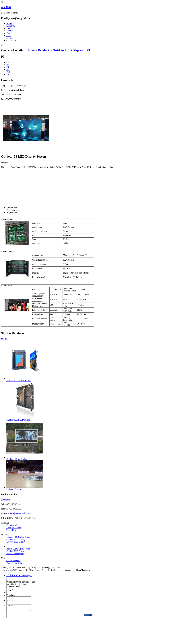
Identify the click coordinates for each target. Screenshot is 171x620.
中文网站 (6, 7)
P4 (7, 62)
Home (9, 23)
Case (8, 33)
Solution (9, 31)
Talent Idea (11, 530)
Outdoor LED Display (68, 50)
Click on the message (19, 575)
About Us (10, 26)
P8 (7, 69)
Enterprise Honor (13, 527)
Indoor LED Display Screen (18, 537)
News (8, 35)
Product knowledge (14, 563)
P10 (8, 72)
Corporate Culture (14, 525)
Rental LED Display (15, 553)
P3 (88, 50)
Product (9, 28)
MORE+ (5, 339)
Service (9, 38)
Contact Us (11, 40)
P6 (7, 67)
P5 (7, 65)
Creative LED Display (15, 542)
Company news (13, 560)
